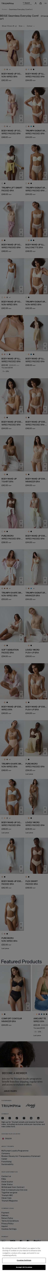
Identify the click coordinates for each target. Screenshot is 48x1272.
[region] (24, 1256)
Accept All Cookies (24, 1267)
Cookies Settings (24, 1260)
